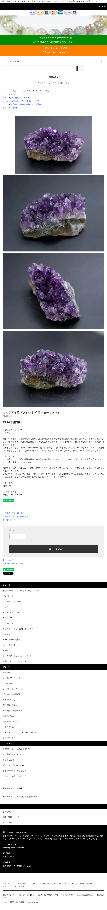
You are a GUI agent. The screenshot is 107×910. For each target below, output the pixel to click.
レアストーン (8, 684)
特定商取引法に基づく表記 (14, 563)
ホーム (5, 91)
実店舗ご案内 (8, 760)
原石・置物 (36, 104)
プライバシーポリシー (70, 883)
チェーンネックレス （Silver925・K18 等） (20, 732)
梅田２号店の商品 (10, 722)
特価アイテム (8, 727)
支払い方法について (10, 883)
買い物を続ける (9, 520)
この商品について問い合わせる (15, 517)
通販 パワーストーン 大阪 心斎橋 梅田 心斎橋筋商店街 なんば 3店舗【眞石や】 (53, 25)
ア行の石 (14, 108)
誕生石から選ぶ (16, 98)
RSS (16, 886)
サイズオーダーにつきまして (14, 771)
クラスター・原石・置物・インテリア (25, 91)
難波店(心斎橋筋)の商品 (20, 104)
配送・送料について (25, 883)
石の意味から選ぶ (17, 101)
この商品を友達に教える (13, 513)
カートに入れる (56, 548)
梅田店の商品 (8, 716)
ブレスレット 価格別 (11, 694)
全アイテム (15, 94)
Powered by (6, 902)
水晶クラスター (9, 738)
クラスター (48, 91)
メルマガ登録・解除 (86, 883)
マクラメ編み (58, 83)
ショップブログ (8, 886)
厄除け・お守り (33, 101)
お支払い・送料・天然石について (16, 749)
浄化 (67, 83)
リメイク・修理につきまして (14, 776)
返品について (8, 560)
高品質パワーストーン (12, 678)
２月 (27, 98)
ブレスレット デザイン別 (13, 689)
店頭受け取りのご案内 (12, 754)
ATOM (21, 886)
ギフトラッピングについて (14, 765)
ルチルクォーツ (44, 83)
